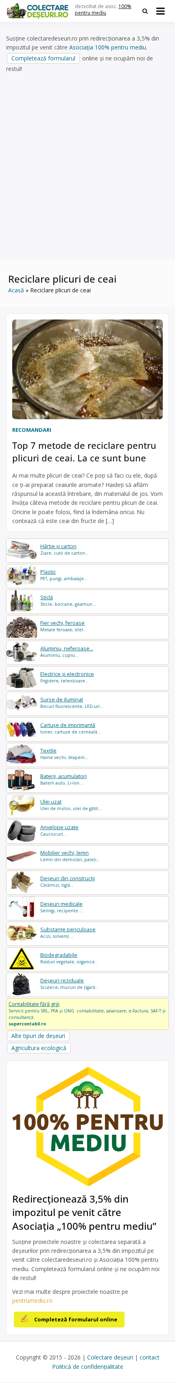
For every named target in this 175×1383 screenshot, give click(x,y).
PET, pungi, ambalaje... (64, 575)
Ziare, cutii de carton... (64, 549)
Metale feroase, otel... (63, 626)
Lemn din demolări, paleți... (70, 856)
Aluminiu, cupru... (66, 651)
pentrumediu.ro (32, 1300)
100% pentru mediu (103, 10)
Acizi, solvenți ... (68, 932)
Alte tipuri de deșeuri (38, 1036)
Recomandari (31, 429)
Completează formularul (43, 58)
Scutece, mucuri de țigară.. (69, 984)
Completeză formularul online (75, 1319)
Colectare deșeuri (110, 1357)
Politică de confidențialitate (87, 1366)
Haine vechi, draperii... (64, 754)
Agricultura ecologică (38, 1048)
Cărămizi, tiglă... (67, 881)
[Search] (145, 10)
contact (150, 1357)
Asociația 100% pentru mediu (107, 47)
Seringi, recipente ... (61, 907)
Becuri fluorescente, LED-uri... (71, 703)
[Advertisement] (87, 166)
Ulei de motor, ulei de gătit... (71, 805)
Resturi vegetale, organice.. (68, 958)
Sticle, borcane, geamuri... (68, 600)
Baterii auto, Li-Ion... (63, 779)
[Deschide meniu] (160, 11)
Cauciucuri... (59, 830)
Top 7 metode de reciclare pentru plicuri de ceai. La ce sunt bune (84, 451)
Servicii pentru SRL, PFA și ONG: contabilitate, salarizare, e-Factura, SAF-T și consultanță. (87, 1014)
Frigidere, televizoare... (67, 677)
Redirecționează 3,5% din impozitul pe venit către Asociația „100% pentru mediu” (84, 1212)
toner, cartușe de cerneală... (70, 728)
